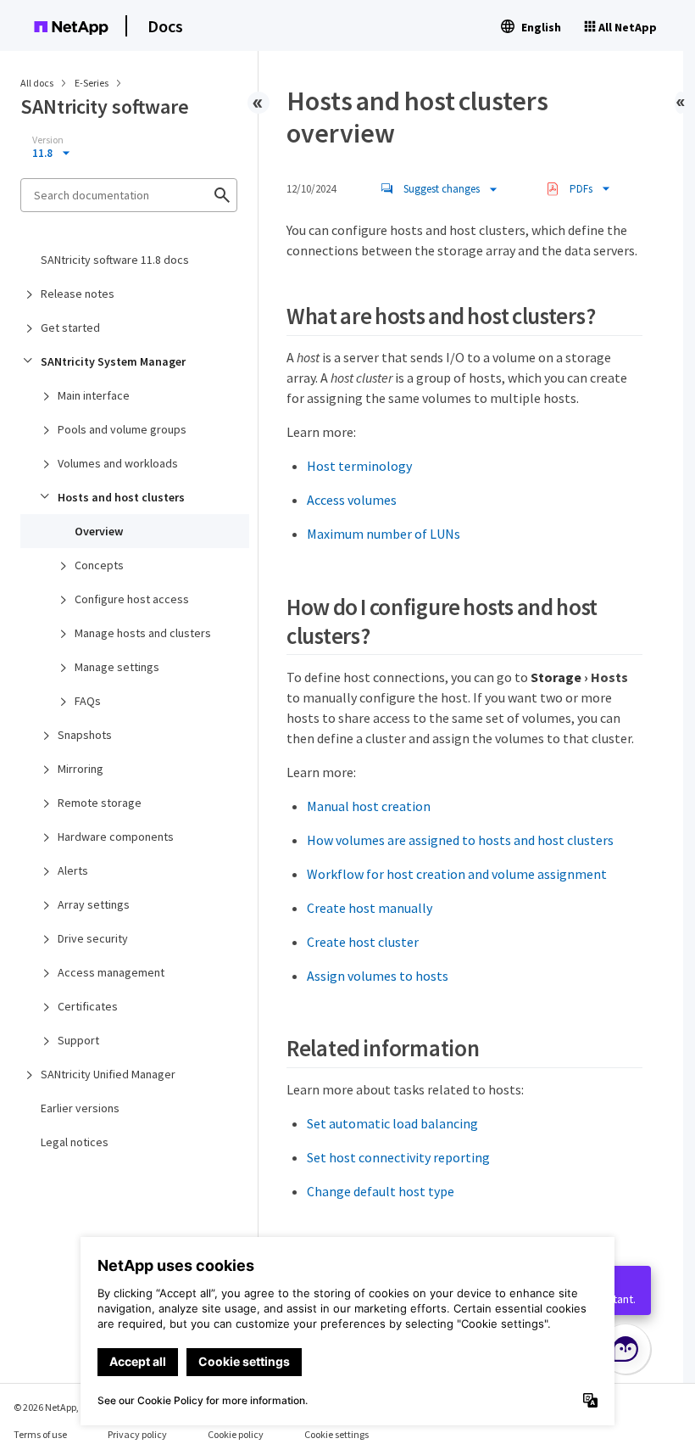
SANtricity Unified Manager (108, 1074)
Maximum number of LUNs (383, 533)
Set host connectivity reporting (398, 1157)
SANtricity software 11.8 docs (115, 259)
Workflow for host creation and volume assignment (457, 873)
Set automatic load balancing (392, 1123)
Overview (99, 531)
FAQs (88, 700)
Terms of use (40, 1434)
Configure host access (132, 599)
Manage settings (117, 666)
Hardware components (116, 836)
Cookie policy (236, 1434)
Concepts (99, 565)
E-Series (92, 82)
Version (48, 140)
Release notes (77, 293)
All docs (36, 82)
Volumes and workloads (118, 463)
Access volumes (352, 499)
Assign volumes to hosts (377, 975)
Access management (111, 972)
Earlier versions (80, 1108)
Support (78, 1040)
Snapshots (85, 734)
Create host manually (369, 907)
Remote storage (100, 802)
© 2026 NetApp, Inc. (55, 1407)
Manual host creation (369, 806)
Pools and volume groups (122, 429)
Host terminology (359, 465)
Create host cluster (363, 941)
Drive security (93, 938)
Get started (70, 327)
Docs (165, 25)
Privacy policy (137, 1434)
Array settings (94, 904)
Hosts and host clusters (121, 497)
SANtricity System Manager (113, 361)
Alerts (73, 870)
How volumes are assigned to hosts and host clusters (460, 839)
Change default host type (380, 1191)
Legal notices (74, 1142)
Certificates (88, 1006)
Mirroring (80, 768)
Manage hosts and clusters (143, 633)
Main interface (94, 395)
